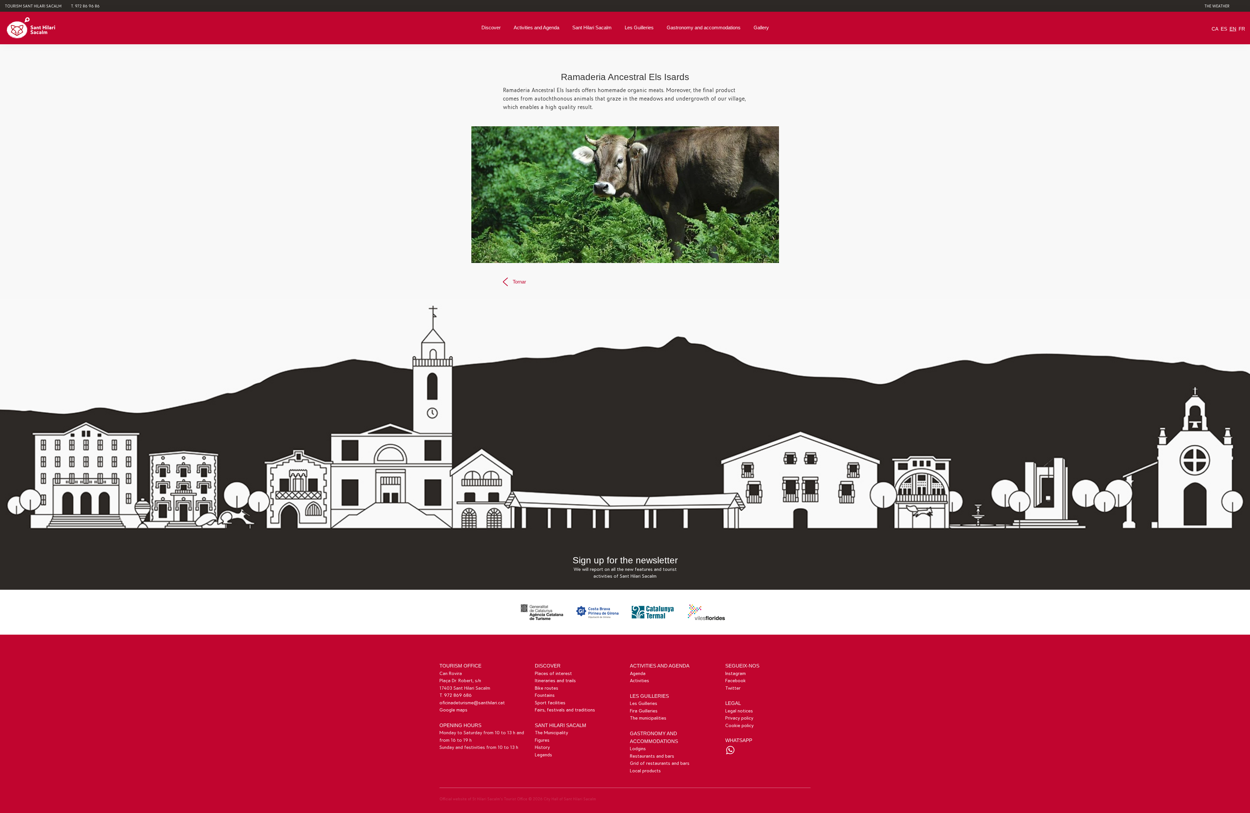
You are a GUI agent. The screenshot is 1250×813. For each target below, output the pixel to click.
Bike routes (546, 688)
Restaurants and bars (652, 756)
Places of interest (553, 673)
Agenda (638, 673)
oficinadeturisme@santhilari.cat (472, 702)
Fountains (545, 695)
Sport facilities (550, 702)
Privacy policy (739, 718)
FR (1242, 29)
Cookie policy (739, 725)
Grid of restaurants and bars (659, 763)
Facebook (735, 680)
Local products (645, 770)
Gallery (761, 27)
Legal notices (739, 711)
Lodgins (638, 748)
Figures (542, 740)
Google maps (453, 710)
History (542, 747)
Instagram (735, 673)
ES (1224, 29)
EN (1232, 29)
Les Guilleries (639, 27)
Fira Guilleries (644, 711)
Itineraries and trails (555, 680)
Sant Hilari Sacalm (592, 27)
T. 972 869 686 (455, 695)
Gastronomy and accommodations (704, 27)
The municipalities (648, 718)
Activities (639, 680)
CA (1215, 29)
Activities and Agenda (536, 27)
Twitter (733, 688)
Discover (491, 27)
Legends (543, 754)
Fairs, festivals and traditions (565, 710)
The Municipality (551, 732)
